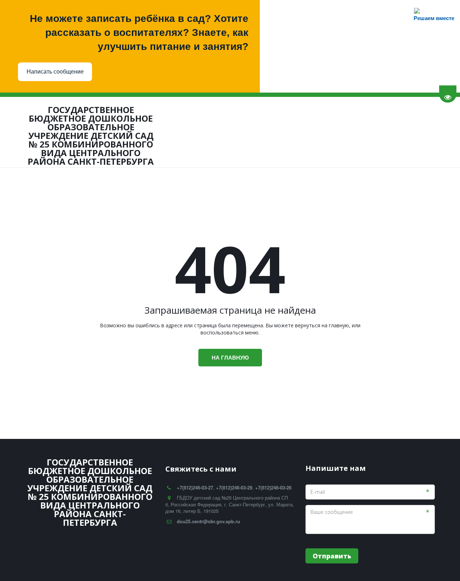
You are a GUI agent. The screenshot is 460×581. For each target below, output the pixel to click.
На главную (230, 357)
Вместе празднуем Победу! (330, 131)
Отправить (332, 556)
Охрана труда (69, 131)
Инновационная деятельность (141, 131)
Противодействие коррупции (238, 131)
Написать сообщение (55, 72)
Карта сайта (394, 131)
